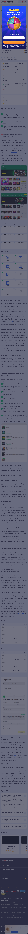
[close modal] (24, 8)
